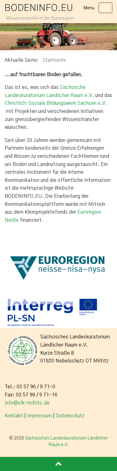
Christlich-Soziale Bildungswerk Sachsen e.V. (56, 103)
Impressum (39, 415)
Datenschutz (70, 415)
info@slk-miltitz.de (27, 403)
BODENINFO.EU (38, 8)
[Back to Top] (58, 464)
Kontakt (14, 415)
